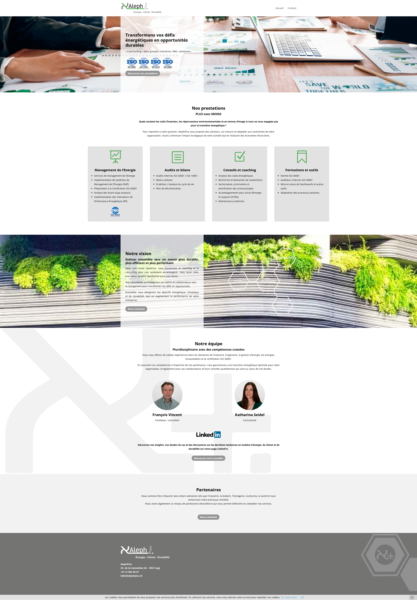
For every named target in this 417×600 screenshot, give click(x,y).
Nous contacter (136, 308)
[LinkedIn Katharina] (250, 395)
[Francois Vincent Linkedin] (167, 395)
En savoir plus (289, 597)
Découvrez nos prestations (143, 73)
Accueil (279, 8)
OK (302, 597)
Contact (292, 8)
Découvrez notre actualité (208, 458)
